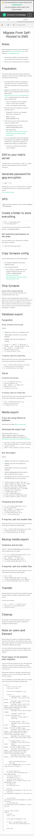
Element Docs (17, 5)
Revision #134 (21, 25)
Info (8, 19)
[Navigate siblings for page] (5, 24)
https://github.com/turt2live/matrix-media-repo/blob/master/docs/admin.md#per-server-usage (16, 133)
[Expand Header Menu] (29, 14)
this (12, 141)
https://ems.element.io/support (17, 51)
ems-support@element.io (13, 53)
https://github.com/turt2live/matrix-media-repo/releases (16, 439)
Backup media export (20, 424)
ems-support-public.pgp (8, 192)
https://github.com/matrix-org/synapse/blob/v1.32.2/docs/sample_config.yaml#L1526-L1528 (16, 277)
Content (25, 19)
